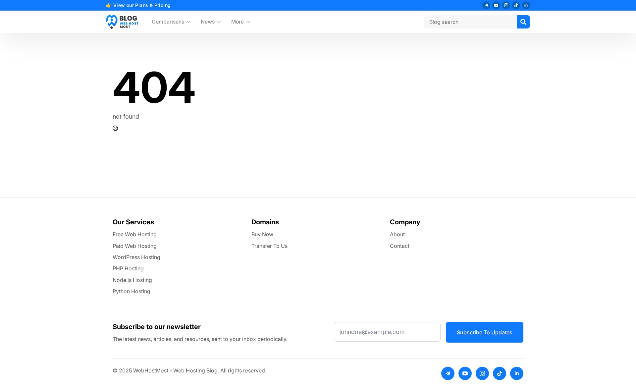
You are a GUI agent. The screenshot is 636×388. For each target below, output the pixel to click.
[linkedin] (526, 5)
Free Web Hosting (135, 234)
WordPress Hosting (136, 257)
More (237, 22)
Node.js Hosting (132, 280)
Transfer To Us (269, 246)
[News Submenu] (220, 22)
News (208, 22)
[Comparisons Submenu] (189, 22)
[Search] (523, 21)
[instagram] (506, 5)
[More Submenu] (249, 22)
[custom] (486, 5)
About (397, 234)
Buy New (262, 234)
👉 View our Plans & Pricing (138, 5)
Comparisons (168, 22)
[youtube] (496, 5)
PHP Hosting (128, 268)
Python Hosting (131, 291)
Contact (399, 246)
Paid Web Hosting (135, 246)
